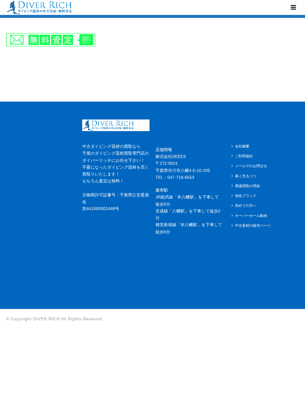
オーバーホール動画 (251, 216)
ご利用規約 (244, 156)
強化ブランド (245, 196)
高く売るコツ (245, 176)
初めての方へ (245, 206)
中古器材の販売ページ (253, 225)
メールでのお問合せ (251, 166)
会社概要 (242, 146)
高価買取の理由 (247, 186)
